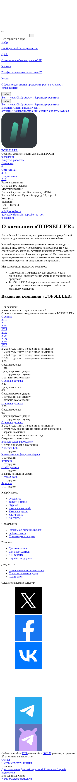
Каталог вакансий (20, 508)
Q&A (11, 778)
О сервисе (15, 498)
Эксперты (19, 110)
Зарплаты (53, 110)
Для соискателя (18, 548)
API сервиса (16, 554)
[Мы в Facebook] (28, 640)
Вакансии (7, 107)
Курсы (28, 778)
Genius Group (9, 476)
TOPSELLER (9, 150)
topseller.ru (7, 156)
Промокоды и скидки (22, 536)
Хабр (4, 778)
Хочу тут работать (12, 160)
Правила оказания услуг (23, 573)
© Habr (5, 759)
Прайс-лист (16, 576)
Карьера (19, 778)
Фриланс (6, 460)
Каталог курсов (18, 511)
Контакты (15, 517)
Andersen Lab (9, 448)
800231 (47, 753)
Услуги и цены (18, 501)
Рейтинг (43, 110)
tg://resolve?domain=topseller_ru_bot (22, 214)
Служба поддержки (20, 558)
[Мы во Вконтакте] (28, 667)
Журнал (64, 110)
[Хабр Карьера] (15, 35)
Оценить (6, 316)
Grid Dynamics (10, 467)
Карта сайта (16, 514)
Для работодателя (19, 551)
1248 (25, 753)
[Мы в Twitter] (28, 612)
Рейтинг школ (17, 533)
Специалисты (21, 107)
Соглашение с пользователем (26, 570)
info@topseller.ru (11, 211)
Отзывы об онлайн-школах (25, 529)
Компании (31, 110)
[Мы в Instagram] (28, 695)
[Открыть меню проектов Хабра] (2, 31)
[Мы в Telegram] (28, 722)
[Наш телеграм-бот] (28, 750)
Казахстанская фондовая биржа (20, 454)
